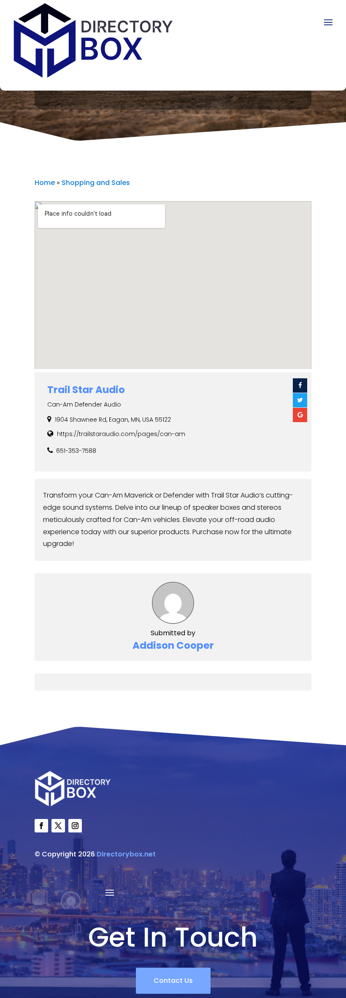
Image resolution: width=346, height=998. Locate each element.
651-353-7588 (76, 451)
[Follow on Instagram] (75, 825)
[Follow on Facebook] (41, 825)
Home (45, 182)
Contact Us (173, 980)
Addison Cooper (173, 645)
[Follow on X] (58, 825)
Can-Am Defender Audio (84, 404)
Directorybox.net (126, 854)
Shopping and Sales (96, 182)
